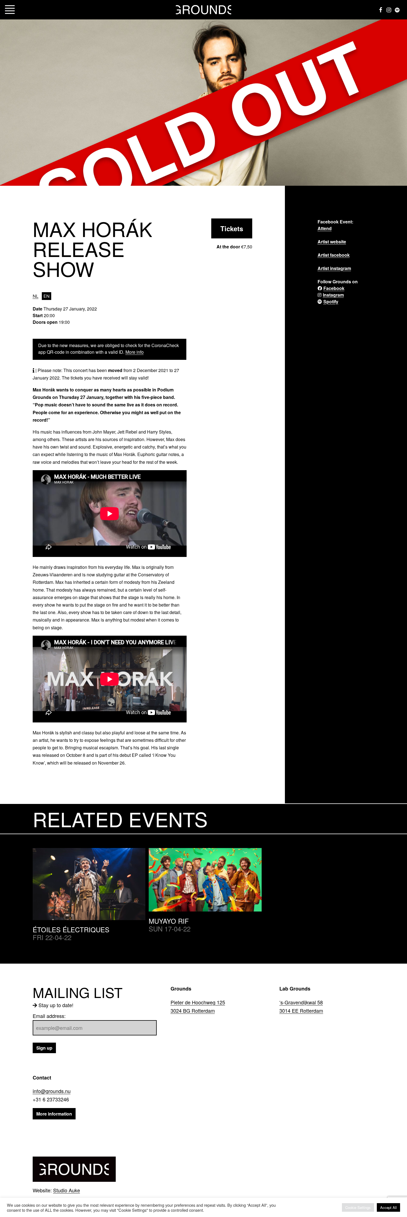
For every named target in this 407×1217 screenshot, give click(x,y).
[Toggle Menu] (9, 9)
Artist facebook (334, 255)
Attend (325, 228)
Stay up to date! (55, 1005)
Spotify (330, 301)
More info (134, 352)
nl (35, 296)
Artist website (332, 241)
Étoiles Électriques (71, 929)
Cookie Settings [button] (358, 1207)
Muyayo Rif (169, 921)
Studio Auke (66, 1190)
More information (54, 1114)
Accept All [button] (388, 1207)
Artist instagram (334, 268)
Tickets (231, 228)
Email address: (49, 1015)
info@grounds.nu (52, 1090)
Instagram (333, 295)
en (46, 296)
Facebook (333, 288)
